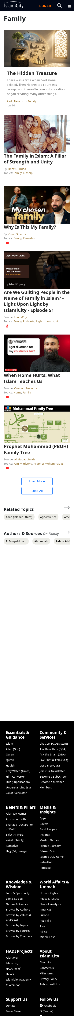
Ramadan (29, 238)
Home (17, 392)
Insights (45, 835)
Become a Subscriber (53, 776)
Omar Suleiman (18, 234)
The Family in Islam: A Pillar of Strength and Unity (35, 159)
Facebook (49, 1005)
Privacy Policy (48, 979)
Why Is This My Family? (30, 227)
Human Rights (49, 893)
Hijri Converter (15, 776)
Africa (43, 931)
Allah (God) (13, 749)
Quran (10, 754)
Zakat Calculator (16, 793)
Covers (44, 824)
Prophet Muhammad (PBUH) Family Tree (36, 449)
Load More (37, 481)
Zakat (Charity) (15, 840)
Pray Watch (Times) (18, 771)
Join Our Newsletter (52, 771)
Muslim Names (49, 840)
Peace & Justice (49, 898)
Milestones (47, 973)
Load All (37, 491)
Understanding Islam (19, 787)
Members (46, 787)
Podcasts (29, 321)
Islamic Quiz (47, 851)
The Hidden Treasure (32, 73)
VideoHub (46, 862)
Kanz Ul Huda (17, 169)
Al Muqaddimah (24, 459)
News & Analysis (50, 904)
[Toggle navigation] (68, 6)
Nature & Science (17, 904)
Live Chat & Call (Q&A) (54, 760)
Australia (45, 920)
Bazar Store (13, 1011)
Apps (43, 818)
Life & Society (14, 898)
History (27, 463)
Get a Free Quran (50, 765)
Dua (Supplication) (18, 782)
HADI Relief (13, 968)
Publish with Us (50, 984)
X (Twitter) (46, 1011)
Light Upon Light (47, 321)
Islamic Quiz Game (52, 856)
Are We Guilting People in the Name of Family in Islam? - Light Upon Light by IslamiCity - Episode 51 (37, 301)
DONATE (45, 6)
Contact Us (47, 968)
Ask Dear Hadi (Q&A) (53, 749)
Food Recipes (48, 829)
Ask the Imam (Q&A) (52, 754)
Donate (10, 1005)
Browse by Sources (18, 930)
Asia (42, 926)
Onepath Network (25, 388)
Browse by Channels (19, 936)
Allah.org (12, 957)
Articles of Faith (16, 819)
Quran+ (11, 760)
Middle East (47, 937)
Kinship (28, 173)
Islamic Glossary (50, 846)
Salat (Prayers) (15, 834)
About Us (46, 962)
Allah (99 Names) (16, 813)
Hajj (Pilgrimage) (16, 851)
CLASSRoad (13, 985)
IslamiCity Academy (18, 979)
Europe (44, 915)
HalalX (10, 974)
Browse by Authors (18, 909)
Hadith (10, 765)
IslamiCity (20, 317)
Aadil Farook (15, 101)
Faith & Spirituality (18, 893)
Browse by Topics (17, 925)
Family (32, 101)
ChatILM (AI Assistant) (54, 743)
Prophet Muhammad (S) (49, 463)
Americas (45, 909)
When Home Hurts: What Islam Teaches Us (32, 378)
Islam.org (12, 963)
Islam (9, 743)
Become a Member (52, 782)
